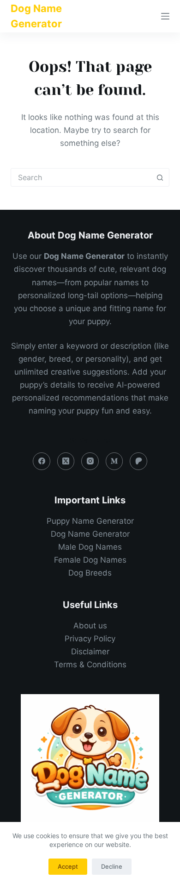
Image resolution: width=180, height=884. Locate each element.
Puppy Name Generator (90, 521)
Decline (111, 866)
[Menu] (165, 16)
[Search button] (160, 177)
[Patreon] (138, 461)
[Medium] (114, 461)
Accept (68, 866)
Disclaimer (90, 651)
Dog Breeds (90, 572)
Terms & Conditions (90, 664)
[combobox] (81, 177)
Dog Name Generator (90, 534)
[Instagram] (90, 461)
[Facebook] (41, 461)
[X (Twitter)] (66, 461)
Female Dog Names (90, 559)
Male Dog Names (90, 547)
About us (90, 625)
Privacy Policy (90, 638)
